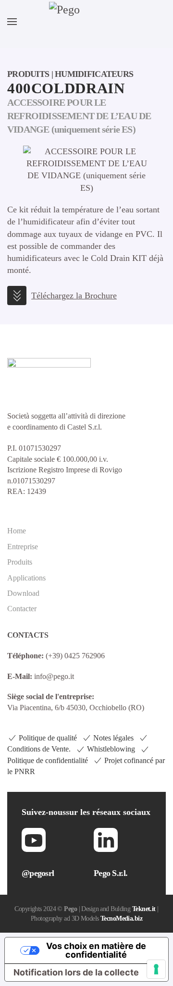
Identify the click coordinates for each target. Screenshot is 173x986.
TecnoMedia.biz (121, 918)
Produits (19, 562)
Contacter (22, 608)
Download (23, 593)
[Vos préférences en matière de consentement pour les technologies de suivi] (156, 969)
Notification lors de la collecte (76, 972)
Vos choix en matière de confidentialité (96, 950)
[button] (12, 21)
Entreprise (22, 546)
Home (16, 531)
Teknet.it (144, 908)
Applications (26, 578)
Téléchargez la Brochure (74, 295)
